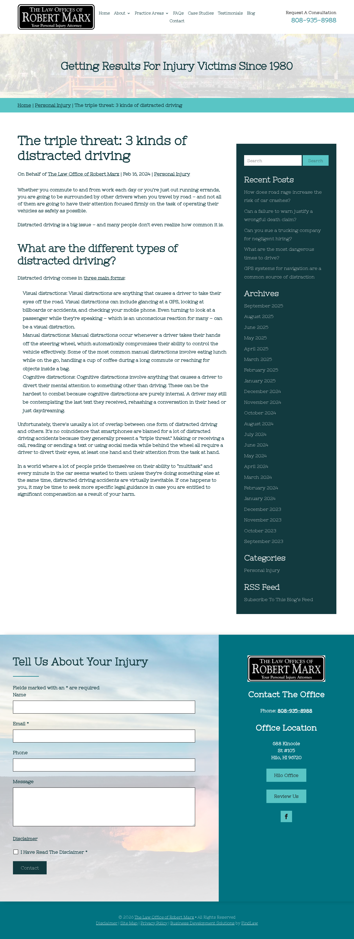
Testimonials (230, 13)
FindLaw (249, 923)
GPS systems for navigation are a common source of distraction (282, 272)
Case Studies (201, 13)
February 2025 (261, 370)
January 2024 (259, 498)
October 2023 (260, 530)
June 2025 (256, 327)
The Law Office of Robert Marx (83, 174)
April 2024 (256, 466)
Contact (177, 21)
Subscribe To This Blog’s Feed (278, 599)
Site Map (129, 923)
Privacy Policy (153, 923)
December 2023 (262, 509)
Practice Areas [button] (149, 13)
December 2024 (262, 391)
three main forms (104, 278)
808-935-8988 (313, 20)
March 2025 (258, 359)
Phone (20, 752)
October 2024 (260, 412)
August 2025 (259, 316)
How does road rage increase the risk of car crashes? (283, 196)
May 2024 (255, 455)
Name (19, 694)
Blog (251, 13)
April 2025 (256, 348)
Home (104, 13)
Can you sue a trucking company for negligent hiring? (282, 234)
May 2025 (255, 337)
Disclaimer (25, 838)
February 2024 (261, 487)
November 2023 (262, 519)
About (119, 13)
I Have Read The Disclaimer (54, 852)
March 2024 (258, 477)
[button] (349, 901)
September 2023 (263, 541)
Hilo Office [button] (286, 775)
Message (23, 781)
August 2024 (258, 423)
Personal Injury (172, 174)
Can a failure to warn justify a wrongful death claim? (278, 215)
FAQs (178, 13)
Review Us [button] (286, 796)
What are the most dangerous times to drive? (279, 253)
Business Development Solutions (202, 923)
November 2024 (262, 402)
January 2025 (260, 380)
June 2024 (256, 445)
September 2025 (263, 305)
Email (21, 723)
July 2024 (255, 434)
